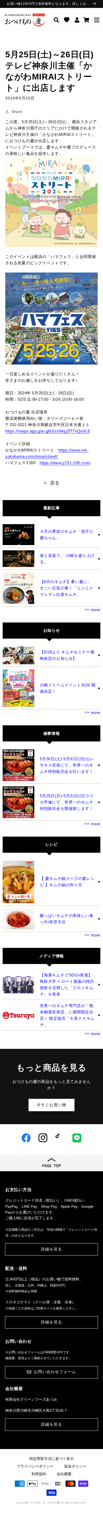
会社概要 (64, 1474)
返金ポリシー (75, 1466)
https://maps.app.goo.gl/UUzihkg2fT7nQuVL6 (47, 431)
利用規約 (38, 1474)
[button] (96, 20)
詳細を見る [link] (51, 1249)
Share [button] (16, 111)
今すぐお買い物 (51, 1105)
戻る (55, 483)
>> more (92, 609)
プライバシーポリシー (35, 1466)
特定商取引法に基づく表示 (51, 1458)
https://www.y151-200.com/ (65, 462)
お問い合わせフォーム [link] (55, 1371)
